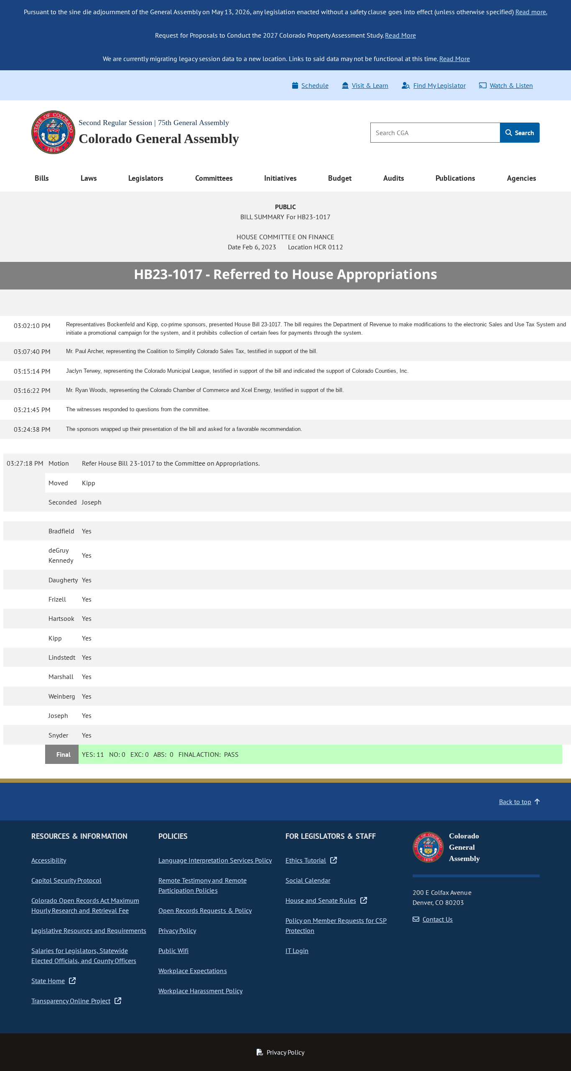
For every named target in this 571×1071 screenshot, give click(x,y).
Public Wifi (173, 950)
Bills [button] (42, 178)
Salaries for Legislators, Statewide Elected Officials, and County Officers (83, 955)
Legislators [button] (145, 178)
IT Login (297, 950)
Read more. (531, 12)
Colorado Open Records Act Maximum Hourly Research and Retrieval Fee (85, 905)
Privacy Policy (177, 930)
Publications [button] (455, 178)
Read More (400, 35)
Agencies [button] (521, 178)
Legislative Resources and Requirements (88, 930)
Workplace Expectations (192, 970)
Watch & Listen (511, 85)
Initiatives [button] (280, 178)
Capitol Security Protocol (66, 880)
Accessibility (48, 860)
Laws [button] (89, 178)
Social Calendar (308, 880)
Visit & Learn (370, 85)
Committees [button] (214, 178)
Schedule (314, 85)
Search (523, 132)
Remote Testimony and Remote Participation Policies (202, 885)
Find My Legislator (439, 85)
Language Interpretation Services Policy (215, 860)
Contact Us (438, 919)
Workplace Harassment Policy (200, 990)
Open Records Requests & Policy (205, 910)
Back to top (515, 801)
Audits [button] (393, 178)
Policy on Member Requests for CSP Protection (336, 925)
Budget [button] (340, 178)
